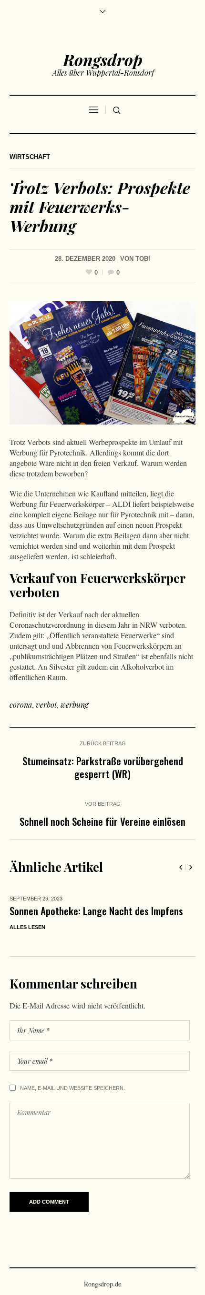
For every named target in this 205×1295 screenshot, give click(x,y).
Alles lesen (67, 964)
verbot (46, 705)
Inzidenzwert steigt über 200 (106, 910)
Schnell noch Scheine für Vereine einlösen (102, 821)
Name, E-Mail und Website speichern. (72, 1122)
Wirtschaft (30, 156)
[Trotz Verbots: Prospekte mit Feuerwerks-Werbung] (102, 362)
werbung (74, 705)
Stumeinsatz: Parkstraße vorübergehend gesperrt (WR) (102, 767)
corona (21, 705)
